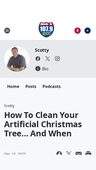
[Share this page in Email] (78, 154)
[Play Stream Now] (87, 31)
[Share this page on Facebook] (59, 154)
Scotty (42, 50)
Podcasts (51, 86)
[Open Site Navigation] (7, 31)
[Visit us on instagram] (57, 59)
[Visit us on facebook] (38, 59)
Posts (30, 86)
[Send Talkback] (77, 31)
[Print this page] (88, 154)
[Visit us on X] (48, 59)
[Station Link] (46, 30)
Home (13, 86)
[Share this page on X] (68, 154)
